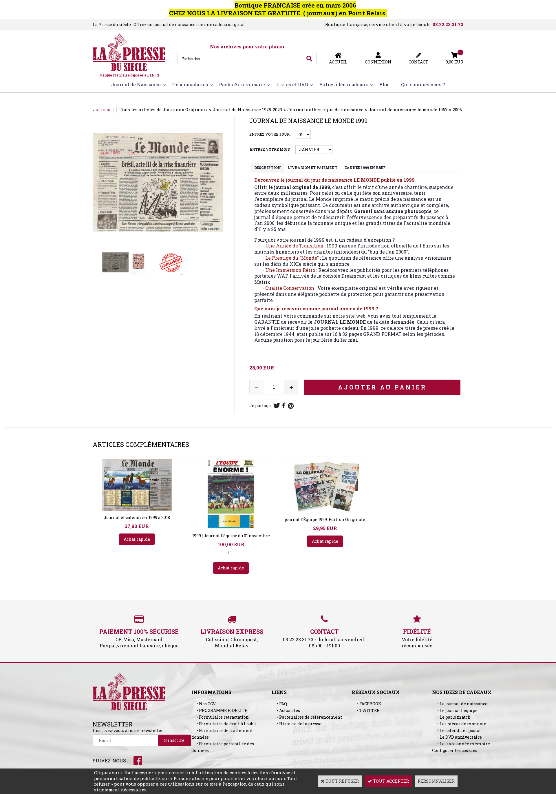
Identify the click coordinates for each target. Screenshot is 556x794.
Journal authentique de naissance (325, 109)
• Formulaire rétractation (220, 717)
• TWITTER (366, 710)
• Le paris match (451, 717)
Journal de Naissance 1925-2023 (247, 109)
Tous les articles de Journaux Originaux (164, 109)
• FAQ (279, 703)
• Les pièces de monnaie (459, 723)
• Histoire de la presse (296, 723)
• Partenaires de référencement (307, 717)
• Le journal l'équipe (455, 710)
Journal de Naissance (136, 84)
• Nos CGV (203, 703)
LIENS (279, 692)
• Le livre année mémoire (461, 743)
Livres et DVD (292, 84)
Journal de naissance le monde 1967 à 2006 (415, 109)
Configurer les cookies (454, 750)
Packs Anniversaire (242, 84)
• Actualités (286, 710)
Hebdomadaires (190, 84)
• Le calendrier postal (456, 730)
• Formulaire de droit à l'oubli (224, 723)
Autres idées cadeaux (343, 84)
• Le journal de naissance (459, 703)
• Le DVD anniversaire (457, 737)
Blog (384, 84)
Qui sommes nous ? (423, 84)
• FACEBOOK (366, 703)
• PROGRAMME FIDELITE (219, 710)
